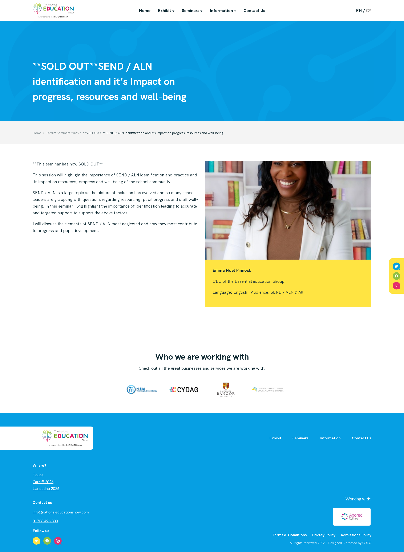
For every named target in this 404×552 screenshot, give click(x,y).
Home (144, 10)
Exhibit (164, 10)
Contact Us (254, 10)
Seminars (190, 10)
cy (368, 10)
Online (38, 475)
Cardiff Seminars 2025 (62, 133)
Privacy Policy (323, 534)
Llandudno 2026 (46, 489)
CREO (366, 543)
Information (221, 10)
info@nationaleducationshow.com (61, 512)
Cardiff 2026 (43, 482)
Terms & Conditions (289, 534)
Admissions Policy (356, 534)
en (359, 10)
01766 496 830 (45, 521)
